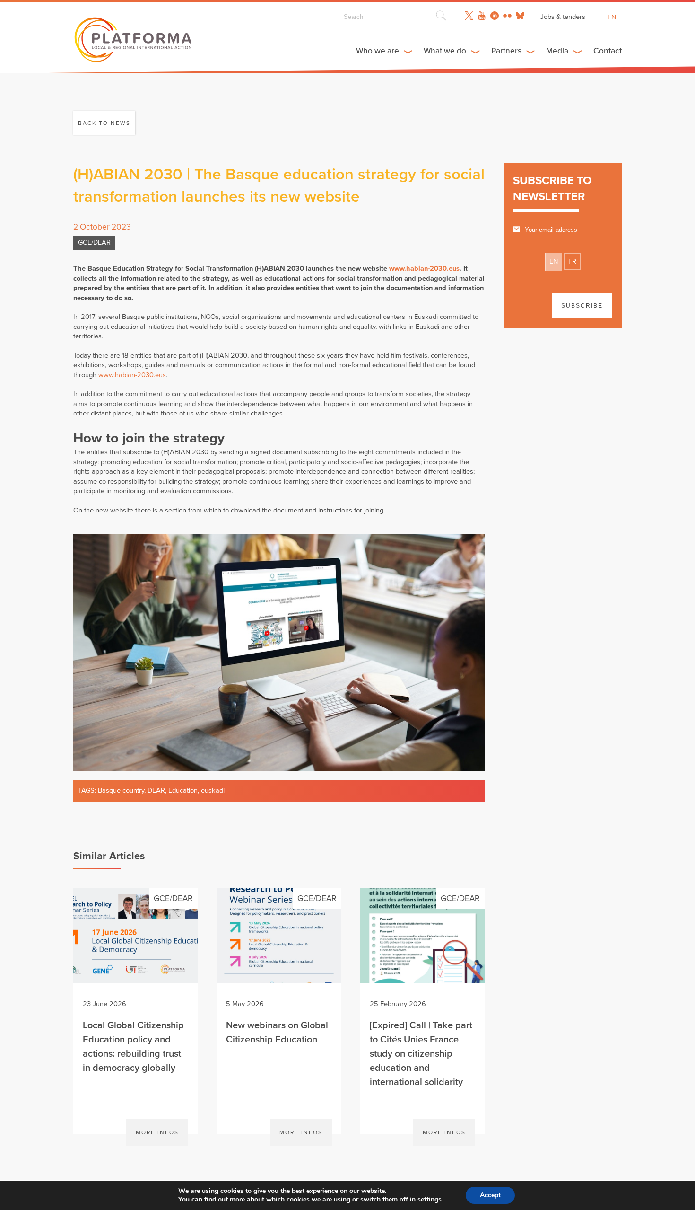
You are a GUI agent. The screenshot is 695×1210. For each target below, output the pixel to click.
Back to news (104, 123)
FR (572, 261)
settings (429, 1199)
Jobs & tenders (562, 17)
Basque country (121, 790)
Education (183, 790)
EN (553, 261)
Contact (607, 51)
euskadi (213, 790)
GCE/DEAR (94, 242)
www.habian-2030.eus (424, 269)
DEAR (156, 790)
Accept (490, 1195)
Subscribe (582, 305)
